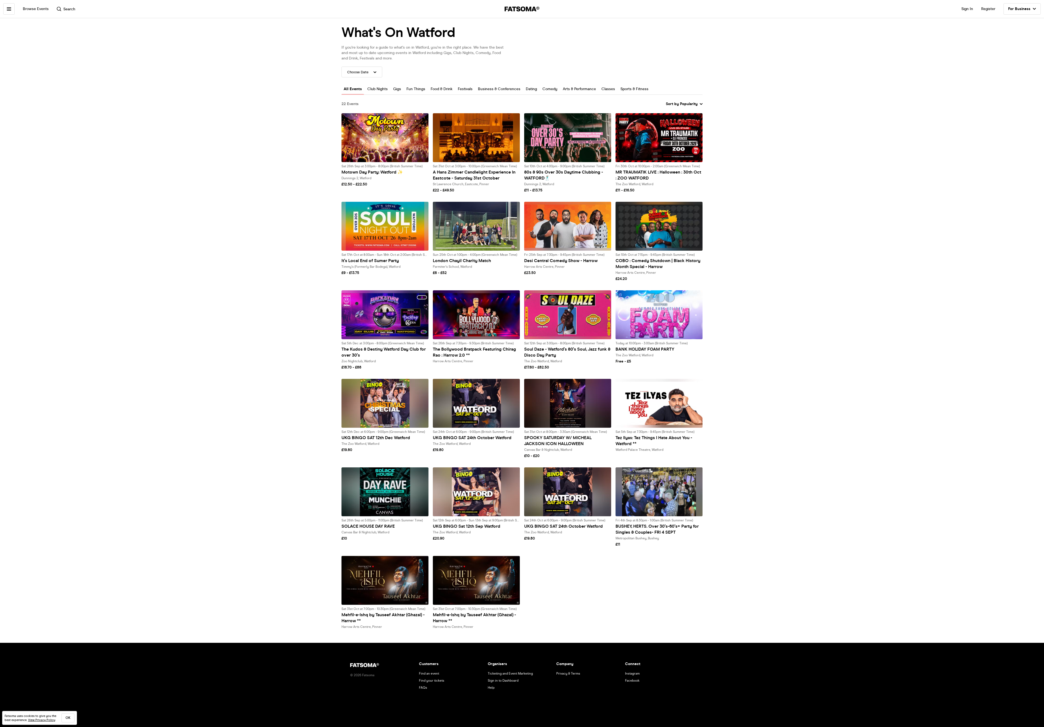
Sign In (967, 9)
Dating (531, 89)
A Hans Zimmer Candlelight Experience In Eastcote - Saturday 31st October (474, 175)
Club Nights (377, 89)
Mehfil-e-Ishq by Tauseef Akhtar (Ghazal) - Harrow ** (383, 617)
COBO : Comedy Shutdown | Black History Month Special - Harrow (658, 263)
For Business (1019, 9)
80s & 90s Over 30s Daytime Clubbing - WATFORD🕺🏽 (563, 175)
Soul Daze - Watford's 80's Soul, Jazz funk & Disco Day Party (567, 352)
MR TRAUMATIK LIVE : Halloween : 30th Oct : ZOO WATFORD (658, 175)
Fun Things (415, 89)
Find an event (429, 673)
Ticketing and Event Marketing (510, 673)
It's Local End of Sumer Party (370, 260)
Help (491, 688)
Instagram (632, 673)
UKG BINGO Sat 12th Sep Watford (466, 526)
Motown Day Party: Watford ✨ (372, 172)
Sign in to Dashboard (503, 680)
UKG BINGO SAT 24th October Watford (472, 437)
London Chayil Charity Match (462, 260)
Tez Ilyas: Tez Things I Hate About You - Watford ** (654, 440)
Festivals (465, 89)
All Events (353, 89)
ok (68, 718)
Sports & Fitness (634, 89)
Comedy (549, 89)
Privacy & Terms (568, 673)
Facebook (632, 680)
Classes (608, 89)
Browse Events (36, 9)
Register (988, 9)
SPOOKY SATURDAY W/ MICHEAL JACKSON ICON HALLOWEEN (558, 440)
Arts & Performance (579, 89)
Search (69, 9)
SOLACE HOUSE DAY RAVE (368, 526)
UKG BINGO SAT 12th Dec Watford (375, 437)
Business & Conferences (499, 89)
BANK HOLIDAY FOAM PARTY (645, 349)
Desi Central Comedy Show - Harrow (561, 260)
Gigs (397, 89)
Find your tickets (431, 680)
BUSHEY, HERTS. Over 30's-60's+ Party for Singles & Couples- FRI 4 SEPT (657, 529)
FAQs (423, 688)
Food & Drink (441, 89)
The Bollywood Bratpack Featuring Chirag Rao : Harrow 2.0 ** (474, 352)
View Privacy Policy (41, 720)
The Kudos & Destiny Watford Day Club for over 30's (383, 352)
